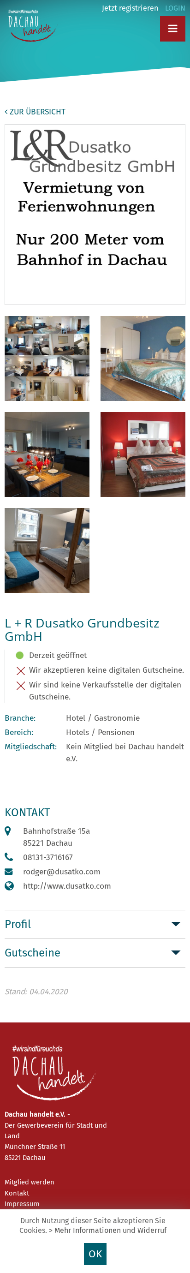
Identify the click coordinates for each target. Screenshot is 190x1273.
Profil (18, 924)
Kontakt (17, 1193)
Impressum (22, 1204)
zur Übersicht (36, 112)
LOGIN (175, 8)
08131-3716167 (48, 857)
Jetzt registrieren (130, 8)
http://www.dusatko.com (67, 886)
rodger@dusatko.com (62, 872)
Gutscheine (32, 952)
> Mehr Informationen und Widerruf (107, 1230)
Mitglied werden (29, 1182)
